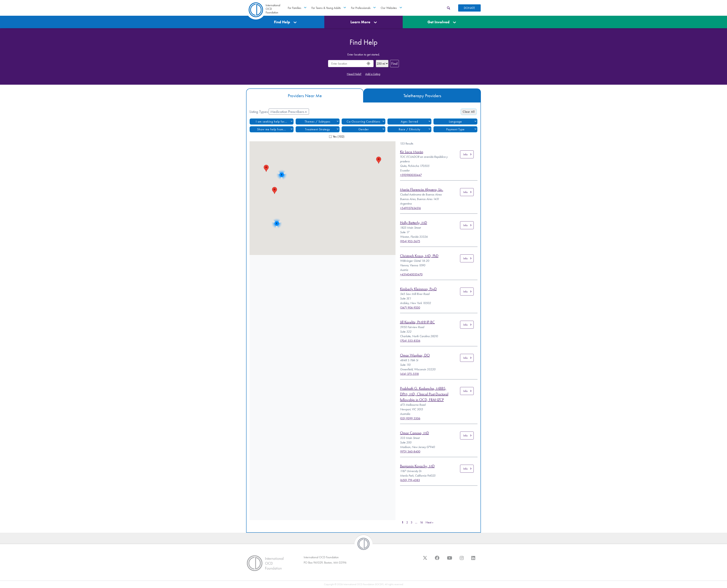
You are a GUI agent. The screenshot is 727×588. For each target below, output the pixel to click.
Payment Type (455, 129)
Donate (469, 8)
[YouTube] (450, 560)
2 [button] (407, 522)
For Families (294, 8)
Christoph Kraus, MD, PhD (419, 255)
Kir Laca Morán (411, 151)
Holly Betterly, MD (413, 222)
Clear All (469, 111)
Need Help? (354, 74)
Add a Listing (372, 74)
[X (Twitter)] (425, 560)
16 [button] (421, 522)
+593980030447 (411, 175)
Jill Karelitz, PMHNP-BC (417, 322)
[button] (274, 190)
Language (455, 121)
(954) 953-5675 (410, 241)
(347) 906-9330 (410, 307)
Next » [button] (429, 522)
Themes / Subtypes (317, 121)
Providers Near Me (305, 95)
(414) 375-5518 (409, 374)
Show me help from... (271, 129)
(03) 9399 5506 (410, 418)
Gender (363, 129)
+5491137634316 (410, 208)
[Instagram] (461, 560)
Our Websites (389, 8)
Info (465, 154)
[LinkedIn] (473, 560)
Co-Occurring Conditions (363, 121)
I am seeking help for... (271, 121)
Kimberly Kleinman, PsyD (418, 289)
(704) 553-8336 (410, 340)
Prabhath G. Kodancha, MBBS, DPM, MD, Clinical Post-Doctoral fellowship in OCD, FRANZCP (424, 394)
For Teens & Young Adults (326, 8)
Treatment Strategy (317, 129)
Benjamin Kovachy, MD (417, 466)
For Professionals (361, 8)
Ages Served (409, 121)
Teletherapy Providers (422, 95)
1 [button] (403, 522)
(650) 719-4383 (410, 480)
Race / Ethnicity (409, 129)
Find (394, 63)
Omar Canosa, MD (414, 433)
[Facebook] (437, 560)
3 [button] (411, 522)
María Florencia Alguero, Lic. (421, 189)
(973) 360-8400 (410, 451)
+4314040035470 (411, 274)
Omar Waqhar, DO (415, 355)
